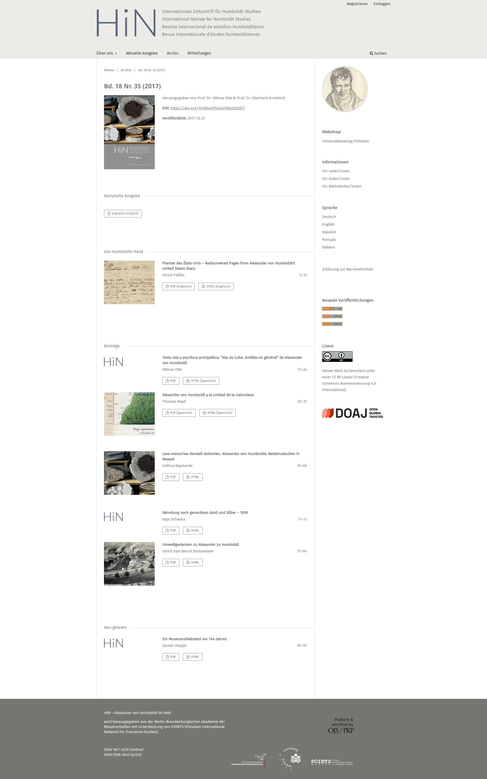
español (329, 232)
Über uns (105, 53)
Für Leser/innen (336, 171)
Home (109, 70)
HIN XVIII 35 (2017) (124, 213)
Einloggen (382, 4)
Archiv (172, 53)
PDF (172, 381)
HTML (194, 477)
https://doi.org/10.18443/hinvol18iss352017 (207, 108)
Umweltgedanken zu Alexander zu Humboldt (200, 544)
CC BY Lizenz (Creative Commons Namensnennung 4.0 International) (349, 383)
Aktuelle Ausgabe (142, 53)
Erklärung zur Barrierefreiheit (347, 269)
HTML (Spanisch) (203, 381)
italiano (328, 247)
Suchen (380, 53)
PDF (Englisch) (180, 286)
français (329, 239)
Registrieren (357, 4)
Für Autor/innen (336, 178)
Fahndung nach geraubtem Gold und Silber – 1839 (205, 512)
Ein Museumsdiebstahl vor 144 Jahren (194, 639)
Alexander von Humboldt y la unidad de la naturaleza (208, 395)
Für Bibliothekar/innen (341, 186)
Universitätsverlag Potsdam (345, 141)
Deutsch (329, 216)
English (328, 224)
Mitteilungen (199, 53)
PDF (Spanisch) (180, 413)
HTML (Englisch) (218, 286)
